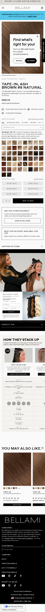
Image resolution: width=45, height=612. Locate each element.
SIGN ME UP (11, 311)
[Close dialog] (44, 293)
